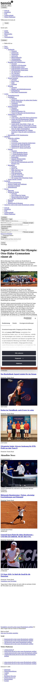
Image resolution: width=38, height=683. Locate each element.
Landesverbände (8, 15)
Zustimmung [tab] (6, 323)
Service (6, 189)
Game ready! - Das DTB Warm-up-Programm (24, 117)
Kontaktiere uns (17, 627)
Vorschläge (4, 244)
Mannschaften (8, 34)
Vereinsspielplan (15, 59)
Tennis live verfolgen (14, 138)
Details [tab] (15, 323)
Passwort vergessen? (6, 233)
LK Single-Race (15, 71)
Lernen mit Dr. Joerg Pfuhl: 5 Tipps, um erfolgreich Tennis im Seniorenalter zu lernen (23, 124)
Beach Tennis (15, 81)
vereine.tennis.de (20, 653)
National (10, 149)
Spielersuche (14, 52)
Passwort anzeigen (28, 222)
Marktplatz (11, 200)
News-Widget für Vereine (18, 195)
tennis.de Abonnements (14, 182)
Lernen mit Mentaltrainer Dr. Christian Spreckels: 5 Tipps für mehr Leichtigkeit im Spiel (23, 132)
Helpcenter (11, 190)
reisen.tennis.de (20, 662)
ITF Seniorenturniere (17, 176)
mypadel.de (7, 12)
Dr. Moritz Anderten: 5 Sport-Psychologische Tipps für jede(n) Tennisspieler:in (23, 127)
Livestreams (14, 141)
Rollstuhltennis (15, 90)
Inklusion (10, 86)
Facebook (18, 640)
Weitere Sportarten (13, 78)
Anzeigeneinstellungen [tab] (27, 323)
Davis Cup (14, 168)
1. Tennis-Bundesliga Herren (19, 152)
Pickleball (14, 84)
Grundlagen (11, 97)
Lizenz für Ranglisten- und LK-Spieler (22, 76)
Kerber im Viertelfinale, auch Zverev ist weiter (17, 410)
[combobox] (13, 239)
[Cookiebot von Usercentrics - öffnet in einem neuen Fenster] (23, 318)
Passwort (3, 222)
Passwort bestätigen (6, 224)
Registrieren (4, 219)
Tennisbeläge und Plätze (18, 105)
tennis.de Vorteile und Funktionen (17, 184)
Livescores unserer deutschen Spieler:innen (23, 143)
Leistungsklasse (15, 75)
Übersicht (14, 51)
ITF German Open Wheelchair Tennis (22, 178)
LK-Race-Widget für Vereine (19, 198)
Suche (6, 23)
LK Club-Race (15, 73)
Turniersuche (15, 54)
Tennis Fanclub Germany (15, 179)
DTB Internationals (16, 173)
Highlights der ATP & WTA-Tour (20, 146)
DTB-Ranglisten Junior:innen (19, 68)
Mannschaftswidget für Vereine (20, 197)
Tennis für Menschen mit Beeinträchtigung (23, 113)
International (11, 165)
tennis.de (6, 10)
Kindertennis (14, 109)
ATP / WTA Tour (16, 171)
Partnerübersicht (12, 187)
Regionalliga (14, 157)
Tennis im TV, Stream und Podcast (21, 147)
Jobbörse (10, 201)
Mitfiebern (7, 136)
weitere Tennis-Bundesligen (19, 155)
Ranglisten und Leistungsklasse (16, 62)
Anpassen (18, 358)
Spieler (6, 31)
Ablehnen (19, 363)
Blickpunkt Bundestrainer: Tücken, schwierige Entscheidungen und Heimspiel (17, 496)
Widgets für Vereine (13, 192)
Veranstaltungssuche (13, 95)
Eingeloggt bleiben (8, 235)
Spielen (6, 48)
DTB (5, 14)
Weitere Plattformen (9, 17)
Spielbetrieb (11, 49)
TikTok (18, 642)
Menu (9, 5)
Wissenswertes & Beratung (15, 203)
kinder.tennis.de (20, 663)
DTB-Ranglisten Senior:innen (19, 70)
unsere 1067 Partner (13, 332)
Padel (12, 83)
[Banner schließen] (35, 318)
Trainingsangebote (13, 106)
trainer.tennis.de (20, 651)
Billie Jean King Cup (17, 170)
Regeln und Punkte (16, 102)
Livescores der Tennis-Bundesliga (20, 144)
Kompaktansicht (5, 459)
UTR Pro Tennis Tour (17, 174)
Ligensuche (14, 56)
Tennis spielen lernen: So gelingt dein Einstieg (24, 100)
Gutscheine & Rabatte (14, 185)
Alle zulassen (19, 353)
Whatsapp (18, 644)
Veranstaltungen (8, 37)
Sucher (3, 242)
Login (10, 219)
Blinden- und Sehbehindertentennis (21, 89)
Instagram (18, 639)
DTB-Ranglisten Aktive (18, 67)
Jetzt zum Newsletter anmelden (9, 633)
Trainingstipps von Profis (15, 114)
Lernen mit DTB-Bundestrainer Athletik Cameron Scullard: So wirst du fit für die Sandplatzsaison (22, 120)
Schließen (4, 7)
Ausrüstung (14, 103)
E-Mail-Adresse (5, 221)
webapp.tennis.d (8, 650)
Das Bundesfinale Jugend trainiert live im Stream (18, 374)
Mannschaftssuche (16, 57)
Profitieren (7, 181)
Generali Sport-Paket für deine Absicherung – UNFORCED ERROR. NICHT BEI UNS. (17, 536)
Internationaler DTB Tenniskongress (18, 135)
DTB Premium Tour (17, 160)
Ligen (6, 35)
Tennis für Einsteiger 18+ (18, 111)
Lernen (6, 94)
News (6, 46)
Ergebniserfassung (16, 60)
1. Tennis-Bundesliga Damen (19, 154)
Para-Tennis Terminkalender (19, 92)
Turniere (6, 32)
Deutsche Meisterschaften (18, 159)
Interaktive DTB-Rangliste (18, 65)
